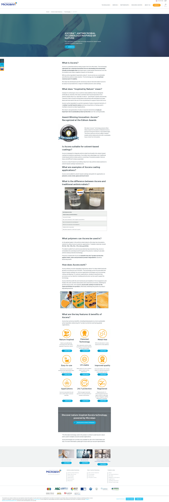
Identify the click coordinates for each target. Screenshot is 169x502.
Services (115, 5)
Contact (156, 5)
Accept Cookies (130, 498)
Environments (71, 479)
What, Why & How (72, 474)
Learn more (67, 350)
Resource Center (137, 5)
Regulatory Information (114, 477)
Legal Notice (112, 479)
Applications (71, 477)
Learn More (67, 462)
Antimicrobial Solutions (73, 470)
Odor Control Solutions (93, 470)
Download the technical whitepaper (86, 422)
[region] (84, 499)
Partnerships (124, 5)
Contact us (71, 46)
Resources (70, 480)
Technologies (106, 5)
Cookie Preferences (120, 498)
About (110, 472)
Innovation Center (92, 477)
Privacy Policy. (37, 499)
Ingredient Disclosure (113, 480)
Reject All (139, 498)
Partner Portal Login (113, 482)
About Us (147, 5)
